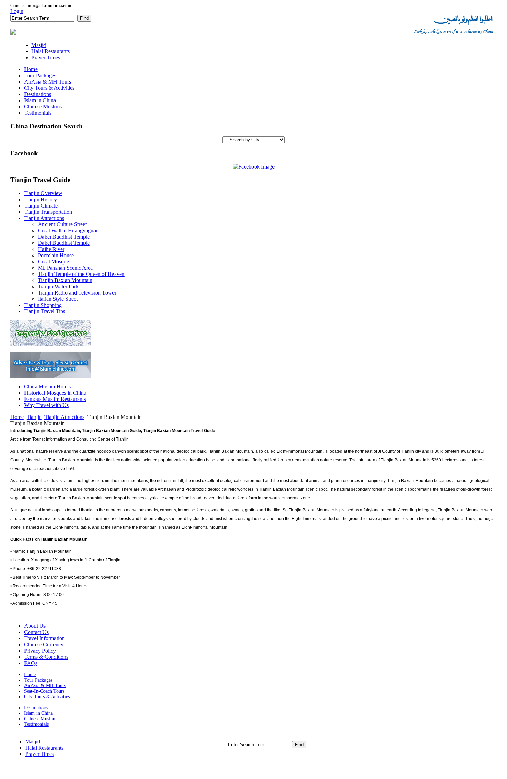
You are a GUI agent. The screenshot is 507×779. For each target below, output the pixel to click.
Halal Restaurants (44, 748)
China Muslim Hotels (47, 387)
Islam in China (38, 713)
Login (16, 11)
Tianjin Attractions (64, 417)
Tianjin (34, 417)
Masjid (32, 741)
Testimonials (36, 724)
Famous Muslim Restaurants (55, 399)
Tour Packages (38, 680)
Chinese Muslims (40, 718)
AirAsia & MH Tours (45, 685)
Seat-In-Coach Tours (44, 691)
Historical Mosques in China (55, 393)
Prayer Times (39, 754)
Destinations (36, 707)
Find (84, 18)
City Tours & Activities (47, 696)
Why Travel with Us (46, 405)
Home (17, 417)
